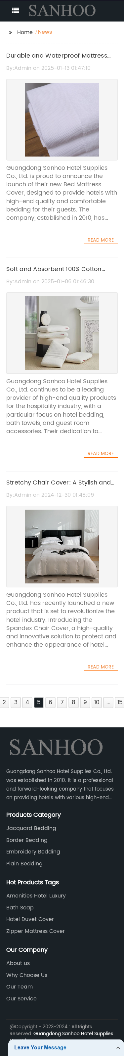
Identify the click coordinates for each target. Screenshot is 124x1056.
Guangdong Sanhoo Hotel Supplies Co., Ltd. (61, 1037)
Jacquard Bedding (31, 828)
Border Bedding (27, 840)
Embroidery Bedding (33, 852)
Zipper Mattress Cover (35, 931)
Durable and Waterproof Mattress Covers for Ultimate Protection (56, 60)
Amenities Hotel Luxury (36, 896)
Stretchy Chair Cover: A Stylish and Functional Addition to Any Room (58, 487)
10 (97, 702)
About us (18, 963)
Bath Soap (20, 908)
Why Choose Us (26, 975)
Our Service (21, 998)
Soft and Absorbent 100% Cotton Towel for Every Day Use (54, 274)
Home (25, 32)
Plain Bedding (24, 864)
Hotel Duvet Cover (30, 919)
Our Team (19, 987)
